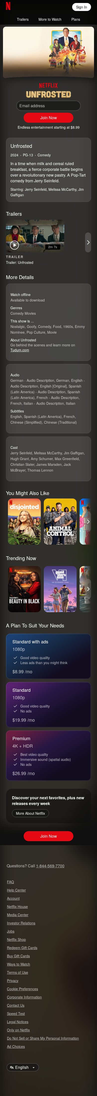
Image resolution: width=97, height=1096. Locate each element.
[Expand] (74, 68)
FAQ (10, 881)
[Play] (11, 68)
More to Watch (50, 19)
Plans (75, 19)
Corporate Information (24, 997)
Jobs (10, 931)
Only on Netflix (18, 1029)
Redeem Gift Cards (22, 947)
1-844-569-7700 (50, 866)
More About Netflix (30, 813)
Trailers (23, 19)
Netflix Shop (16, 939)
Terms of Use (17, 972)
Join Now (48, 117)
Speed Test (16, 1013)
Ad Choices (16, 1046)
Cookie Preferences (22, 988)
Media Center (17, 914)
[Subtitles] (86, 68)
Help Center (16, 890)
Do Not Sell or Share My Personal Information (43, 1038)
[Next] (88, 242)
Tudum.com (19, 349)
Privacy (12, 980)
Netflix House (17, 906)
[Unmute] (23, 68)
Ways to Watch (18, 964)
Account (13, 898)
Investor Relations (21, 922)
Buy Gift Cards (18, 955)
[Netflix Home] (24, 7)
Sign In (81, 6)
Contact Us (15, 1005)
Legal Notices (17, 1021)
